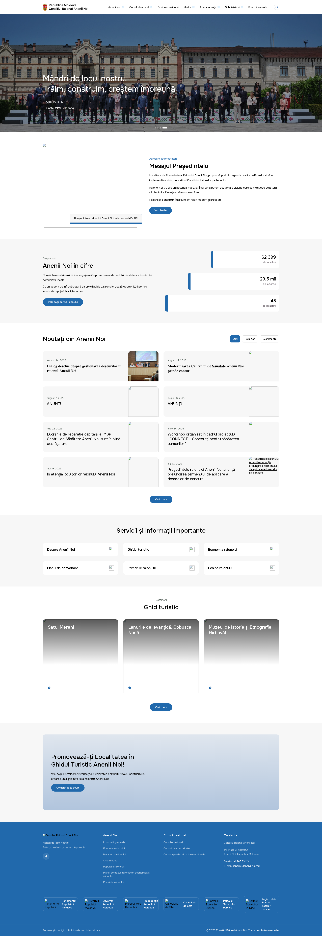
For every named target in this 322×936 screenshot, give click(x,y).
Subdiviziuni (232, 7)
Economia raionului (114, 848)
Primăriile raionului (113, 882)
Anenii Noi (114, 7)
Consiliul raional (139, 7)
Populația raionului (113, 866)
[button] (157, 127)
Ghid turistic (110, 860)
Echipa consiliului (168, 7)
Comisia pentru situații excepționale (184, 854)
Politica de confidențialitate (84, 930)
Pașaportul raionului (114, 854)
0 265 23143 (241, 861)
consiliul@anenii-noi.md (246, 866)
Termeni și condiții (53, 930)
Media (187, 7)
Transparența (208, 7)
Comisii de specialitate (177, 848)
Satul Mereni (61, 627)
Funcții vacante (257, 7)
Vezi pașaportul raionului (63, 302)
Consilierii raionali (173, 842)
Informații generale (114, 842)
